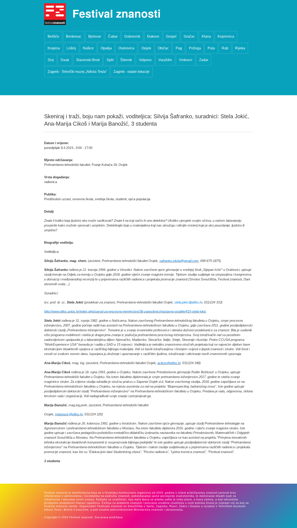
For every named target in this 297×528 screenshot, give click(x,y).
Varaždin (165, 60)
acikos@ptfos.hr (168, 363)
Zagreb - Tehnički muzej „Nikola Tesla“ (77, 71)
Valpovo (145, 60)
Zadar (203, 60)
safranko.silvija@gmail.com (179, 261)
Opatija (106, 48)
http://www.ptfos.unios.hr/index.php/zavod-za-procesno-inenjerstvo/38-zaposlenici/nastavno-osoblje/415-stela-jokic (125, 311)
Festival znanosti (116, 13)
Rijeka (240, 48)
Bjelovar (94, 36)
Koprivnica (226, 36)
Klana (206, 36)
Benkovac (73, 36)
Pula (211, 48)
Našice (88, 48)
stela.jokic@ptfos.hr (188, 302)
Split (110, 60)
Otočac (163, 48)
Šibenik (126, 60)
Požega (195, 48)
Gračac (189, 36)
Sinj (51, 60)
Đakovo (153, 36)
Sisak (64, 60)
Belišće (53, 36)
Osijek (146, 48)
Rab (225, 48)
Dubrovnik (132, 36)
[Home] (55, 14)
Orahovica (126, 48)
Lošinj (71, 48)
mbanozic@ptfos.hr (69, 414)
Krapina (54, 48)
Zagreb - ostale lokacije (131, 71)
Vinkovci (185, 60)
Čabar (113, 36)
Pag (179, 48)
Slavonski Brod (88, 60)
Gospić (171, 36)
